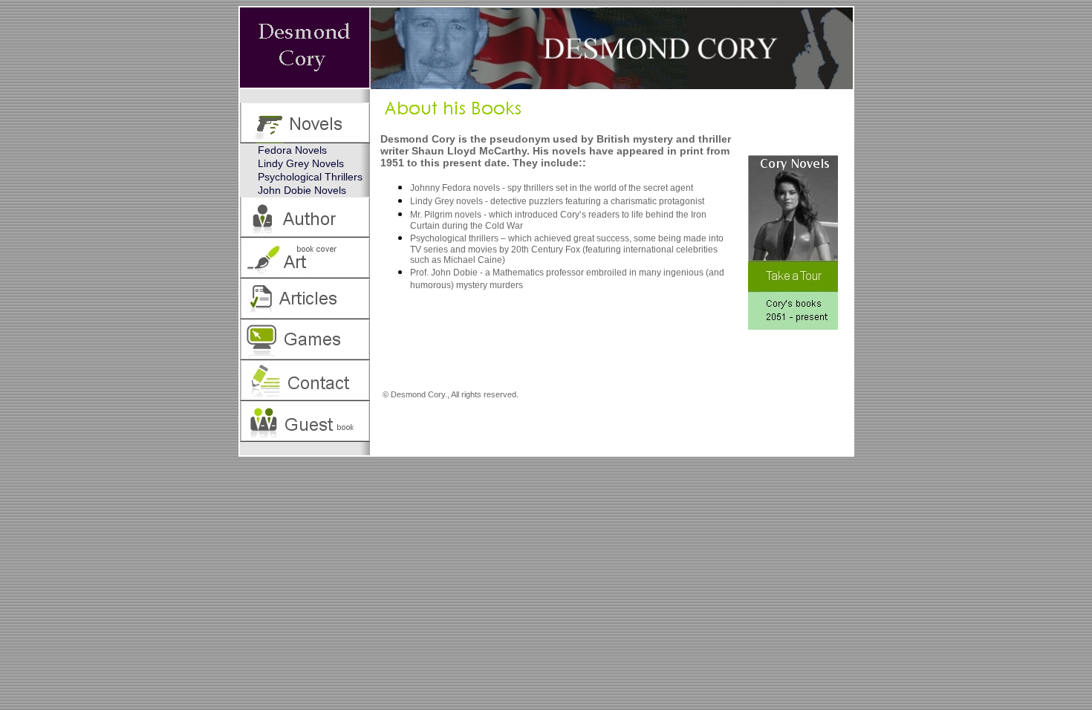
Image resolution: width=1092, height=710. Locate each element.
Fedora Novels (292, 150)
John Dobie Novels (302, 190)
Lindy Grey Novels (301, 163)
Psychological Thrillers (310, 177)
